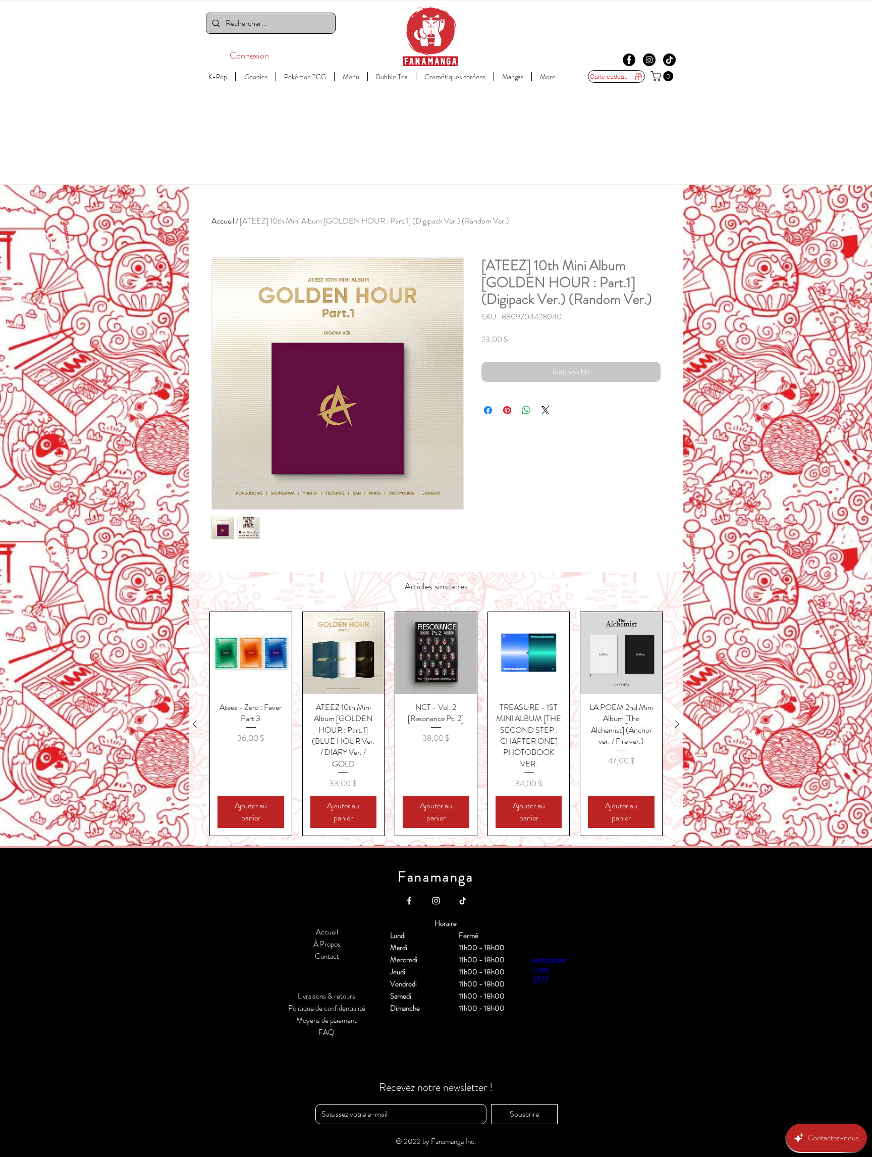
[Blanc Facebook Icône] (409, 901)
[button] (663, 76)
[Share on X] (545, 410)
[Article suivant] (677, 724)
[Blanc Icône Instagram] (436, 901)
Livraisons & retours (326, 996)
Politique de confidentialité (326, 1008)
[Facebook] (629, 59)
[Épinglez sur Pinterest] (507, 410)
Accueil (222, 221)
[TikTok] (669, 59)
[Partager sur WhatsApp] (526, 410)
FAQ (326, 1032)
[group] (436, 724)
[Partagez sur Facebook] (488, 410)
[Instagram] (649, 59)
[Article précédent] (195, 724)
